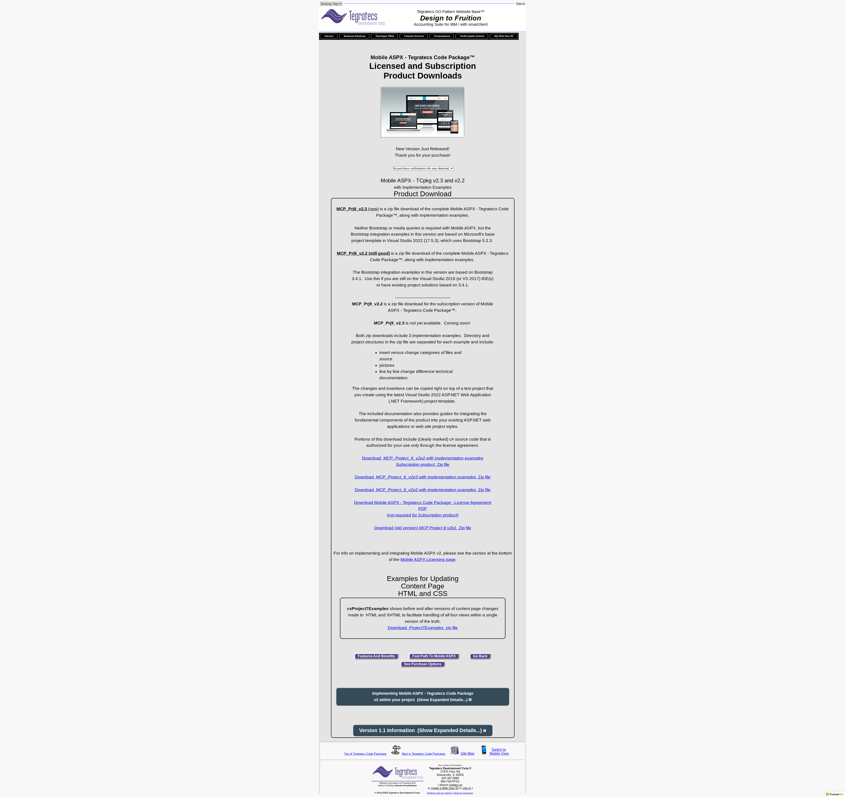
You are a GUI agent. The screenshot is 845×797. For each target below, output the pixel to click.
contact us (455, 784)
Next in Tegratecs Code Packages (423, 753)
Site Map (467, 753)
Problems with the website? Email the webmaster (450, 793)
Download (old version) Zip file (422, 528)
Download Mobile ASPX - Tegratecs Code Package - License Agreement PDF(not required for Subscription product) (422, 509)
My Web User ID (503, 36)
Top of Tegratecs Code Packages (365, 753)
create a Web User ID (444, 788)
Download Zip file (422, 477)
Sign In (520, 3)
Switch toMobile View (499, 751)
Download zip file (423, 627)
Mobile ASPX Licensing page (428, 559)
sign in (467, 788)
